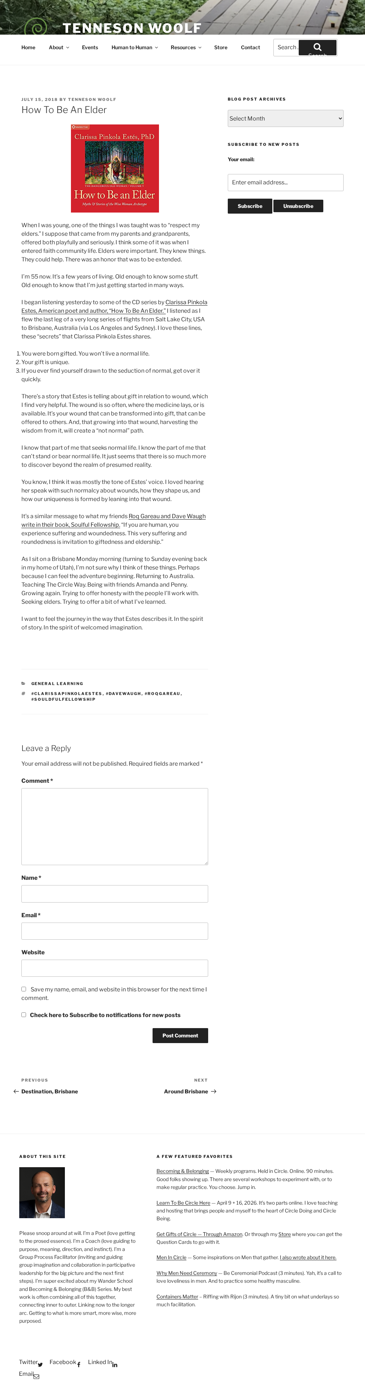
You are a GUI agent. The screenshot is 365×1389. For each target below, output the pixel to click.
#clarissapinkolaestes (67, 693)
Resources (183, 47)
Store (220, 47)
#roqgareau (163, 693)
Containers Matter (177, 1296)
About (56, 47)
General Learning (57, 683)
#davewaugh (124, 693)
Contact (250, 47)
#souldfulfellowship (63, 699)
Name (31, 877)
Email (31, 915)
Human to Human (132, 47)
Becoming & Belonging (182, 1171)
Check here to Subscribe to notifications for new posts (105, 1015)
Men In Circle (171, 1257)
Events (90, 47)
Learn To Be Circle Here (183, 1203)
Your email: (241, 159)
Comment (37, 780)
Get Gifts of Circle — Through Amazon (199, 1234)
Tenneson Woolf (132, 28)
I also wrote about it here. (308, 1257)
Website (33, 952)
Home (28, 47)
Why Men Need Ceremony (186, 1273)
